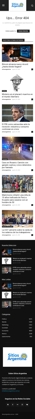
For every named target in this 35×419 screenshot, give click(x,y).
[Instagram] (22, 405)
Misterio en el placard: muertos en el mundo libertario (17, 95)
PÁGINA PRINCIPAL (23, 31)
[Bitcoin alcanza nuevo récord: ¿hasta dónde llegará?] (17, 53)
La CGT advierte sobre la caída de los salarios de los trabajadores (17, 231)
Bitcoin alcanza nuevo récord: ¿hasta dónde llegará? (15, 65)
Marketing (5, 121)
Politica (4, 91)
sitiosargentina (6, 69)
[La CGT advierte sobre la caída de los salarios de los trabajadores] (17, 218)
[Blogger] (8, 405)
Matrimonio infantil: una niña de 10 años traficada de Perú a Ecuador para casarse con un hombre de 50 (16, 199)
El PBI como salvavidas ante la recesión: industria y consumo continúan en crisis (16, 126)
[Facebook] (13, 405)
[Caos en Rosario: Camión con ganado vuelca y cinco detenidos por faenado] (17, 148)
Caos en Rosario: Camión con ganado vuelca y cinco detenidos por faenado (16, 165)
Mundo (4, 191)
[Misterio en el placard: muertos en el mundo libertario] (17, 83)
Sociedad (5, 159)
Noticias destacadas (8, 226)
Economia (5, 61)
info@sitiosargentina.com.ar (11, 391)
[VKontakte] (27, 405)
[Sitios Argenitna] (17, 357)
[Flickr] (17, 405)
